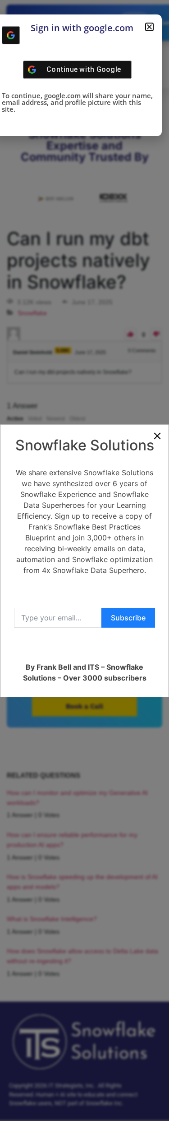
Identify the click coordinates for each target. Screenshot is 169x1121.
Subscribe (128, 617)
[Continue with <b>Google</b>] (11, 35)
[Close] (157, 436)
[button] (149, 27)
